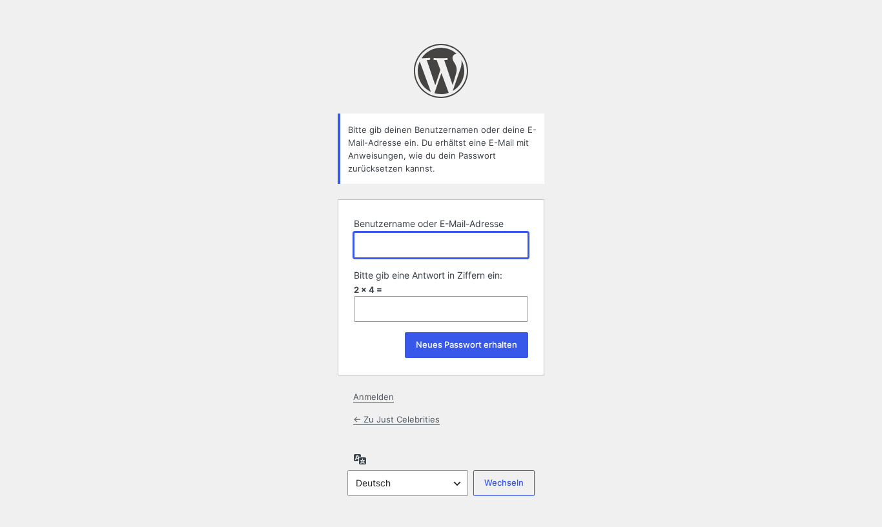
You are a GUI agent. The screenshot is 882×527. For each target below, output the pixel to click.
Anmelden (373, 397)
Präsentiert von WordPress (441, 71)
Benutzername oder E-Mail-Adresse (429, 223)
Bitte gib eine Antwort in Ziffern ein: (428, 275)
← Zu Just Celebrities (396, 419)
